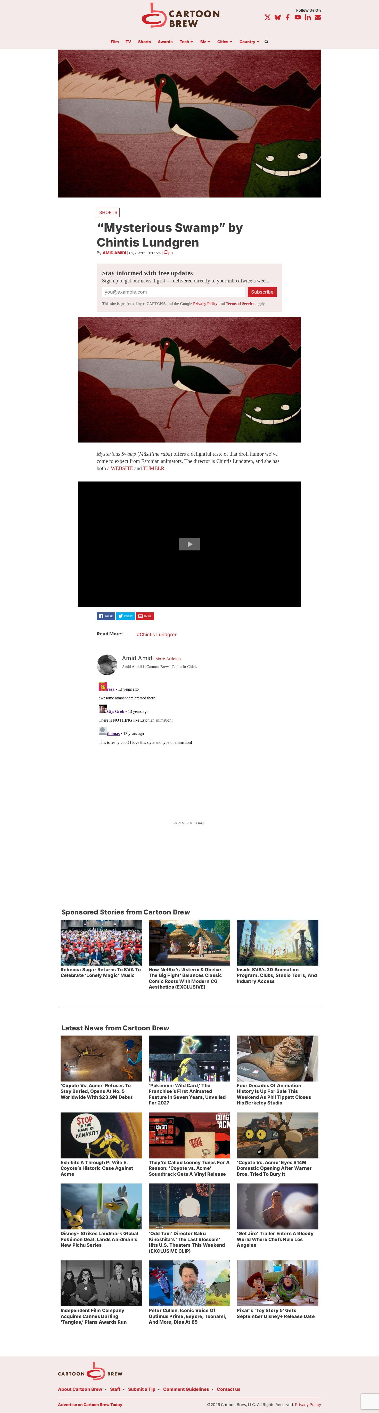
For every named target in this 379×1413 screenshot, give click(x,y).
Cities (222, 42)
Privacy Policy (205, 304)
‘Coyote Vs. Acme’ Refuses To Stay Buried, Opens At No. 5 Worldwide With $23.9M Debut (97, 1091)
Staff (115, 1389)
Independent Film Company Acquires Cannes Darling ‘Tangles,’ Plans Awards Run (94, 1316)
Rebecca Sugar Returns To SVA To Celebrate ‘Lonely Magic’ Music (101, 972)
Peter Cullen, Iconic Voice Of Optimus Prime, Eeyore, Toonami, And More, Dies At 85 (188, 1316)
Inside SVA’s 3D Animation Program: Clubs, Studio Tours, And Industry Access (277, 975)
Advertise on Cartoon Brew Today (90, 1404)
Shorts (144, 42)
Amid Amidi (114, 252)
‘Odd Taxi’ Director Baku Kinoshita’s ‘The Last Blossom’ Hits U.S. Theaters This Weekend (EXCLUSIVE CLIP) (187, 1242)
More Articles (168, 659)
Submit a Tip (141, 1389)
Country (247, 42)
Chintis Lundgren (159, 634)
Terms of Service (240, 304)
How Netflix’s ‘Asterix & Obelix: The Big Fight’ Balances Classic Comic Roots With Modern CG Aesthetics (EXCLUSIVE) (185, 978)
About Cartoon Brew (80, 1389)
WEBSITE (122, 468)
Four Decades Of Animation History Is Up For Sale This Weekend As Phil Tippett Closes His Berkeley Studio (274, 1094)
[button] (189, 544)
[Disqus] (189, 744)
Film (115, 42)
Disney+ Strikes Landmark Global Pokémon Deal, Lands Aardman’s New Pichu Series (99, 1239)
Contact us (229, 1389)
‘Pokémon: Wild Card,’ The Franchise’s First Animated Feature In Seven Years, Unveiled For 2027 (187, 1094)
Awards (165, 42)
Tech (184, 42)
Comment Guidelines (186, 1389)
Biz (203, 42)
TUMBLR (153, 468)
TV (128, 42)
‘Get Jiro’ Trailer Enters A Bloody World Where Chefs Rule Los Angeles (275, 1239)
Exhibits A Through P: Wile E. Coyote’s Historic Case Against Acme (97, 1168)
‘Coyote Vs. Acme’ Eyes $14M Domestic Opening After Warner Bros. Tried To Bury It (274, 1168)
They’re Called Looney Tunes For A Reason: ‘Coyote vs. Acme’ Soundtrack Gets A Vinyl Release (189, 1168)
